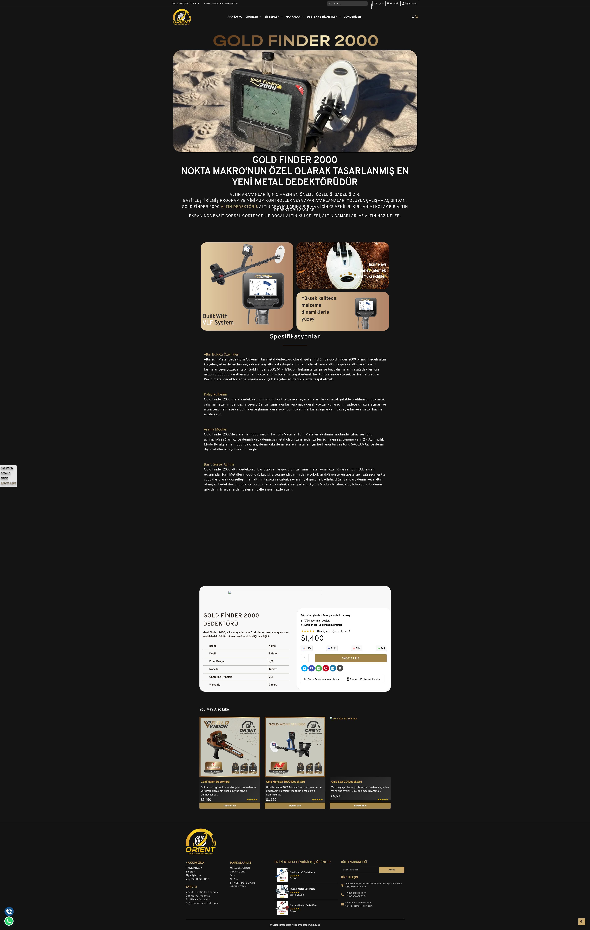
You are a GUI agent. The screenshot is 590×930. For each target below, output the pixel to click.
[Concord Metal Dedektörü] (306, 901)
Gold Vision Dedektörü (215, 782)
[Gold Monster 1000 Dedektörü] (295, 747)
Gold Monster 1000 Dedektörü (285, 782)
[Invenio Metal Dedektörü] (306, 885)
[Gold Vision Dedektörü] (229, 747)
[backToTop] (581, 921)
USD (308, 648)
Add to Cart (8, 483)
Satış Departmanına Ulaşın (323, 679)
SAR (382, 648)
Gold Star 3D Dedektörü (346, 782)
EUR (333, 648)
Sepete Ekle (350, 658)
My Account (411, 3)
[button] (415, 17)
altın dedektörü (239, 207)
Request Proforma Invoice (365, 679)
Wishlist (394, 3)
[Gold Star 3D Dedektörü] (360, 747)
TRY (357, 648)
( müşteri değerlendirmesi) (333, 631)
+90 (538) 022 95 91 (189, 3)
